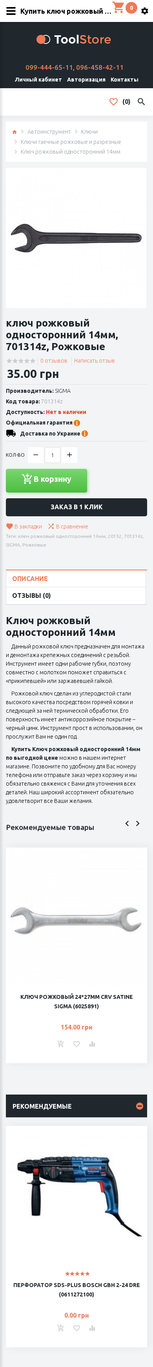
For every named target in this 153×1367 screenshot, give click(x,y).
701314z (133, 536)
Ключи (89, 132)
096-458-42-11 (100, 67)
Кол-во (15, 454)
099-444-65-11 (49, 67)
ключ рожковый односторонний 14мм (62, 536)
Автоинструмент (49, 132)
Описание (30, 578)
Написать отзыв (94, 361)
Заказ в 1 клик (77, 506)
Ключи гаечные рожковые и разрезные (71, 142)
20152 (115, 536)
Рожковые (34, 544)
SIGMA (63, 391)
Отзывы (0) (31, 595)
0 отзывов (53, 361)
